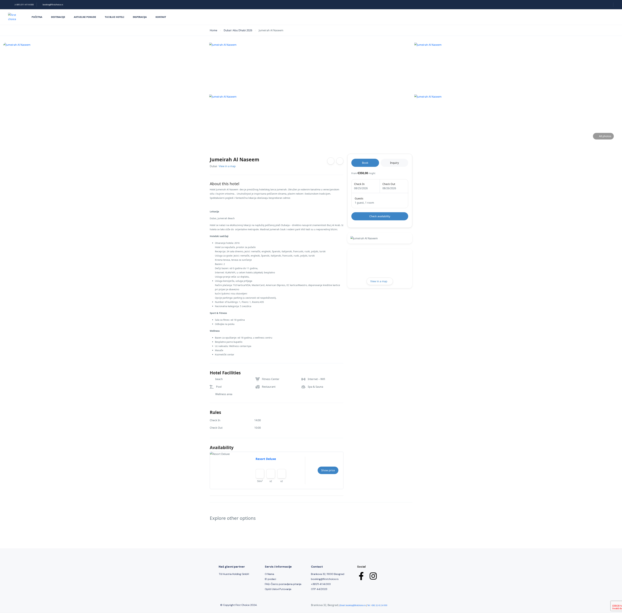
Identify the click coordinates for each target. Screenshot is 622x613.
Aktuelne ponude (85, 16)
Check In (359, 184)
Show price (328, 470)
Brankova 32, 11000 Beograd (327, 574)
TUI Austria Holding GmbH (234, 574)
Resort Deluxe (266, 459)
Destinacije (58, 16)
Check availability (379, 216)
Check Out (388, 184)
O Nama (269, 574)
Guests (359, 198)
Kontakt (161, 16)
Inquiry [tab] (394, 163)
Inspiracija (140, 16)
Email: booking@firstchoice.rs (353, 605)
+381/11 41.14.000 (321, 584)
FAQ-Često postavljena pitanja (283, 584)
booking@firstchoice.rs (53, 4)
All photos (605, 136)
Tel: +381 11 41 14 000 (377, 605)
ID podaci (270, 579)
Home (213, 30)
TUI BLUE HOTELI (114, 16)
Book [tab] (365, 163)
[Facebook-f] (361, 576)
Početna (37, 16)
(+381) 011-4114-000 (24, 4)
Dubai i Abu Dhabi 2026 (238, 30)
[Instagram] (373, 576)
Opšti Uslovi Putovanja (278, 589)
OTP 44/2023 (319, 589)
